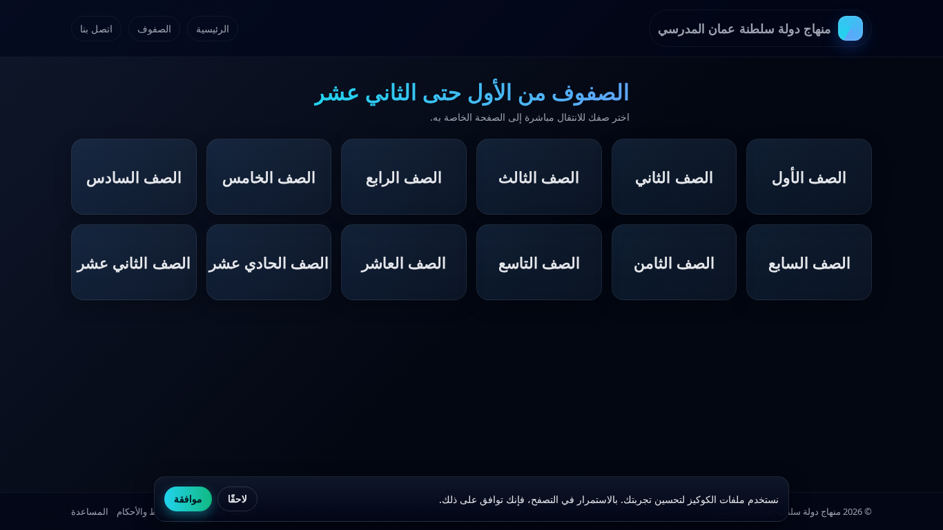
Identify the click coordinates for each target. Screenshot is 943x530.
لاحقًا (237, 498)
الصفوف (154, 28)
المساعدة (89, 511)
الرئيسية (212, 28)
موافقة (188, 498)
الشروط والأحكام (148, 511)
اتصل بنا (96, 28)
